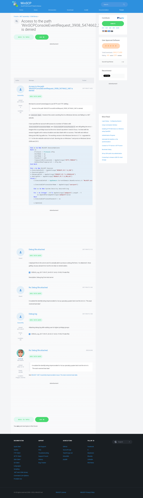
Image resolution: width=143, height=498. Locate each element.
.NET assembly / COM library (28, 16)
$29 (107, 28)
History (40, 459)
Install (86, 10)
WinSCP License (61, 492)
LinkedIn (90, 459)
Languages (17, 466)
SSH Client (17, 459)
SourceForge (67, 450)
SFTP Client (17, 456)
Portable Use (18, 479)
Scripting (16, 469)
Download (70, 10)
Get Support (42, 446)
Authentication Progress (108, 135)
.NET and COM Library (21, 472)
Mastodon (91, 453)
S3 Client (16, 463)
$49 (110, 28)
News (35, 10)
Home (21, 10)
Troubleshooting (43, 453)
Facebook (91, 446)
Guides (16, 450)
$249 (117, 28)
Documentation (104, 10)
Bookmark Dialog (106, 149)
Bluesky (90, 456)
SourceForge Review (107, 62)
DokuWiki (66, 456)
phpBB (65, 459)
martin (20, 359)
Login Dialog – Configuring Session (111, 121)
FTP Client (17, 453)
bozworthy (20, 95)
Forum (121, 10)
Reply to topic (24, 37)
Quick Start (17, 446)
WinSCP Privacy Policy (87, 492)
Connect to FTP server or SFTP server (112, 145)
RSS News (91, 463)
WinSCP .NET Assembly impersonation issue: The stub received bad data (54, 375)
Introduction (52, 10)
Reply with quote (35, 96)
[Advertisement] (54, 59)
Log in (41, 37)
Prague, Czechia (20, 377)
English (120, 442)
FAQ (39, 450)
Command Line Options (21, 476)
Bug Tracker (42, 463)
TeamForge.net (68, 453)
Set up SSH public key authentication (112, 153)
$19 (103, 28)
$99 (114, 28)
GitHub (65, 446)
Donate (113, 23)
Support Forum (43, 456)
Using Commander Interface (109, 125)
